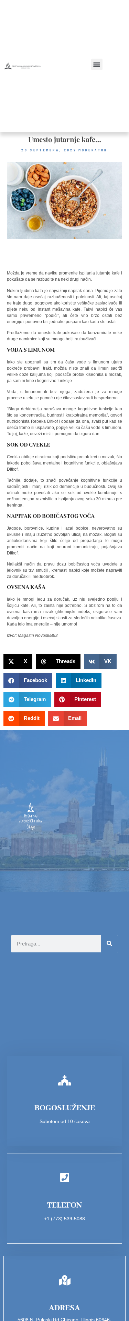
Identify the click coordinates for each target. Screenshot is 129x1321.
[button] (97, 64)
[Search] (109, 943)
